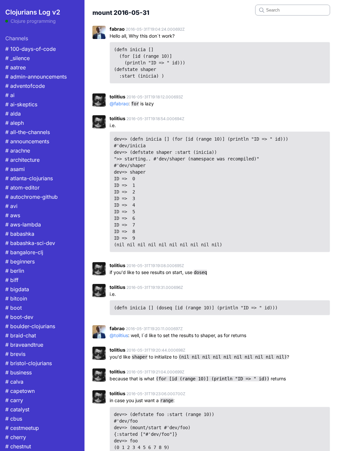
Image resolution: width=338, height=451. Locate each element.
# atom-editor (22, 187)
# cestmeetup (22, 428)
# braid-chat (20, 335)
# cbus (13, 418)
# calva (14, 381)
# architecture (22, 159)
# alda (13, 113)
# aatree (15, 67)
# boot (13, 307)
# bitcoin (16, 298)
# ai (10, 95)
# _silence (17, 58)
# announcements (27, 141)
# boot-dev (19, 317)
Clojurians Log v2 (32, 12)
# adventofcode (25, 86)
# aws (12, 215)
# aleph (14, 123)
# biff (11, 280)
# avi (11, 206)
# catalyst (17, 409)
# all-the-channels (27, 132)
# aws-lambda (23, 224)
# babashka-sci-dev (30, 243)
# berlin (14, 270)
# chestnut (18, 446)
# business (18, 372)
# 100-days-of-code (30, 49)
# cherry (15, 437)
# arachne (17, 150)
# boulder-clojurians (30, 326)
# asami (15, 169)
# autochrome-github (31, 196)
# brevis (15, 354)
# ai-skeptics (21, 104)
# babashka (19, 233)
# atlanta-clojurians (29, 178)
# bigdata (17, 289)
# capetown (20, 391)
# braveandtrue (24, 344)
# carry (14, 400)
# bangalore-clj (24, 252)
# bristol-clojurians (28, 363)
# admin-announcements (36, 76)
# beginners (20, 261)
